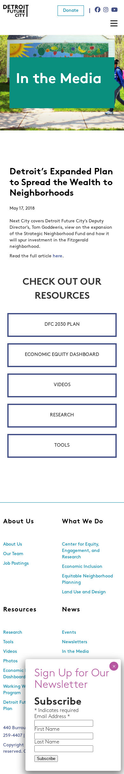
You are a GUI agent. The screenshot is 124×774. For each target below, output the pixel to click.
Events (69, 632)
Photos (10, 661)
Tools (62, 445)
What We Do (82, 522)
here (57, 256)
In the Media (75, 651)
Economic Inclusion (82, 566)
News (71, 610)
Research (62, 415)
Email (41, 716)
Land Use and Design (84, 592)
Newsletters (74, 642)
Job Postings (16, 563)
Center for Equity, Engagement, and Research (81, 551)
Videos (62, 385)
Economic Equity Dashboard (62, 354)
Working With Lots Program (22, 689)
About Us (18, 522)
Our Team (13, 554)
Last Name (46, 742)
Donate (71, 10)
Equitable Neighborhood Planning (87, 579)
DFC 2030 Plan (62, 324)
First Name (46, 729)
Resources (20, 610)
